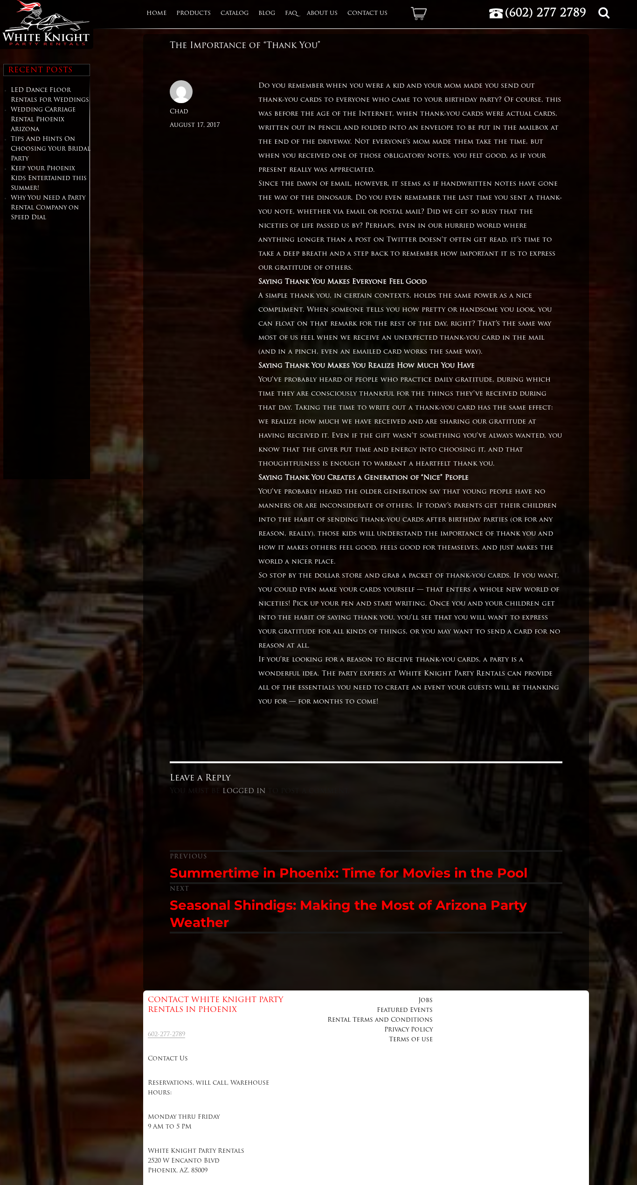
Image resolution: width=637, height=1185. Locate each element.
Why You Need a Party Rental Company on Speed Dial (48, 208)
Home (156, 13)
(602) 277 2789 (545, 13)
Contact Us (367, 13)
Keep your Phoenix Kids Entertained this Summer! (49, 178)
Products (193, 13)
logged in (243, 791)
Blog (266, 13)
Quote (422, 13)
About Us (322, 13)
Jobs (425, 1000)
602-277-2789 (166, 1035)
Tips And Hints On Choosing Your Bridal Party (50, 149)
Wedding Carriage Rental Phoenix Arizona (43, 119)
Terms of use (411, 1040)
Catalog (235, 13)
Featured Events (405, 1010)
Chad (179, 112)
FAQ (291, 13)
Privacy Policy (408, 1030)
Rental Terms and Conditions (380, 1020)
